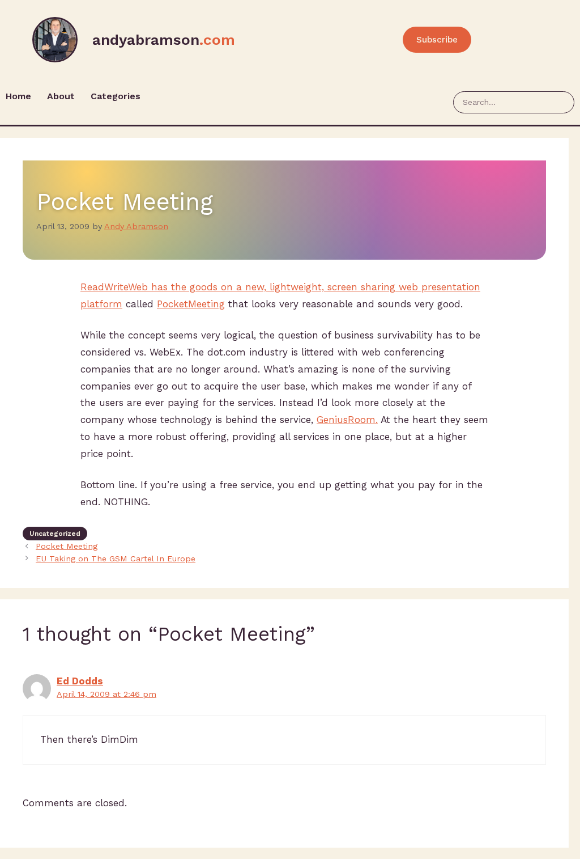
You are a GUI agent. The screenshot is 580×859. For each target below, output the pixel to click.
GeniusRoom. (347, 419)
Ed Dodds (80, 681)
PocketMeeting (191, 304)
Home (18, 96)
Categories (115, 96)
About (61, 96)
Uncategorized (54, 534)
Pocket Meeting (66, 546)
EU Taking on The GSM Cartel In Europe (115, 559)
